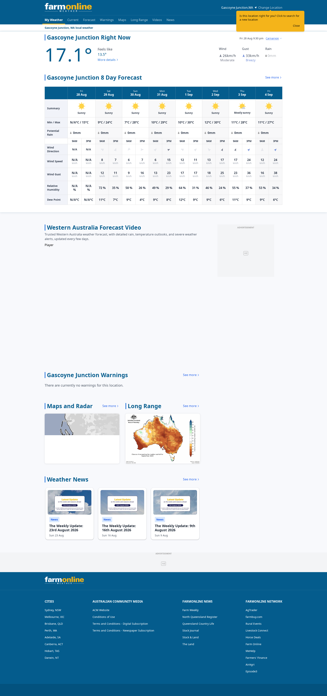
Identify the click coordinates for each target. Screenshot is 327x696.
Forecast (89, 20)
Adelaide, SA (53, 637)
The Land (188, 644)
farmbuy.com (254, 617)
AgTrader (251, 610)
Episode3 (251, 671)
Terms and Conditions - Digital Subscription (120, 623)
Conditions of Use (104, 617)
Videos (157, 20)
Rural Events (254, 623)
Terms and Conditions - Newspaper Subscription (123, 630)
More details (107, 60)
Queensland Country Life (198, 623)
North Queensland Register (199, 617)
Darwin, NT (52, 657)
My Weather (54, 20)
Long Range (139, 20)
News (170, 20)
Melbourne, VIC (54, 617)
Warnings (107, 20)
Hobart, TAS (52, 651)
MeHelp (250, 651)
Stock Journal (190, 630)
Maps (122, 20)
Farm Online (253, 644)
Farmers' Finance (256, 657)
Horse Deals (253, 637)
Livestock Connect (257, 630)
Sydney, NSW (53, 610)
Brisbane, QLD (54, 623)
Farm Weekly (190, 610)
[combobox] (274, 38)
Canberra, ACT (54, 644)
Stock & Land (190, 637)
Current (73, 20)
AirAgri (250, 664)
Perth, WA (51, 630)
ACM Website (101, 610)
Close (296, 25)
